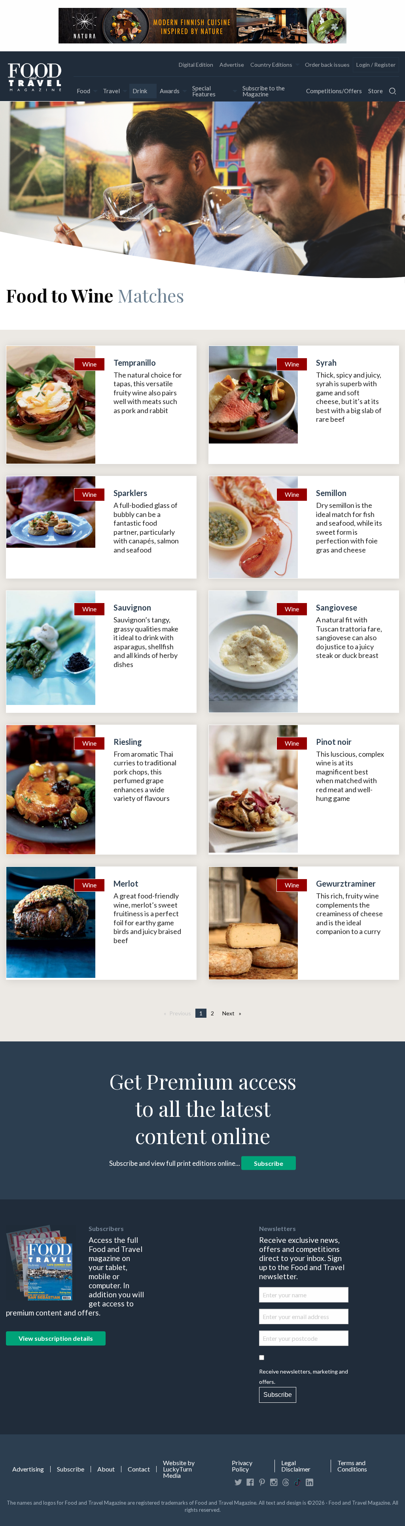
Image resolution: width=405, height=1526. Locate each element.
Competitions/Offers (334, 90)
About (106, 1469)
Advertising (28, 1469)
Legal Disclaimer (295, 1466)
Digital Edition (196, 64)
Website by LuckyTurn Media (179, 1469)
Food (83, 90)
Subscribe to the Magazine (263, 91)
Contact (139, 1469)
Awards (170, 90)
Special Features (204, 91)
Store (375, 90)
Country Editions (271, 64)
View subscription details (56, 1338)
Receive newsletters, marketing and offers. (303, 1376)
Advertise (232, 64)
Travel (111, 90)
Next (233, 1013)
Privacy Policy (242, 1466)
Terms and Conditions (352, 1466)
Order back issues (327, 64)
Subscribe (268, 1163)
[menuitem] (196, 64)
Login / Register (376, 64)
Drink (139, 90)
